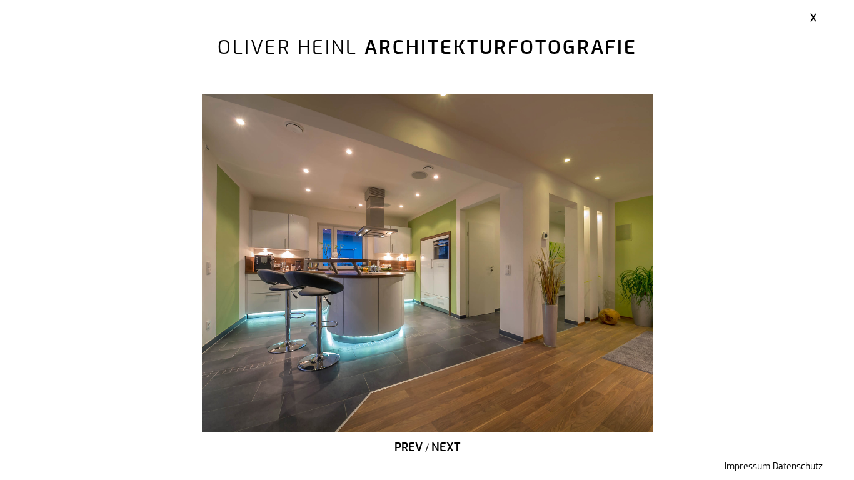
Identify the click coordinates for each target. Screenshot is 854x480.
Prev (408, 448)
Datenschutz (798, 466)
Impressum (747, 466)
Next (445, 448)
